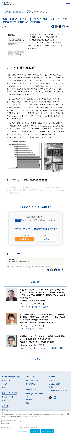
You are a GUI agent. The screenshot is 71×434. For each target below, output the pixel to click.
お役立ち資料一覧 (32, 380)
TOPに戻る (35, 359)
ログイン (47, 239)
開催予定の (9, 400)
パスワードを (58, 390)
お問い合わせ (54, 387)
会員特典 (28, 403)
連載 (4, 26)
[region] (35, 422)
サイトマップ (54, 380)
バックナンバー (7, 384)
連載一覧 (5, 410)
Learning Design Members (13, 11)
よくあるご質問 (55, 384)
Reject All (35, 431)
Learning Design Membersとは (35, 395)
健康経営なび (30, 384)
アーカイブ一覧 (7, 397)
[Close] (68, 414)
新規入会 (28, 399)
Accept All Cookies (47, 431)
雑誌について (7, 387)
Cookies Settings (23, 431)
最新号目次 (6, 380)
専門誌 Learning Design (35, 11)
